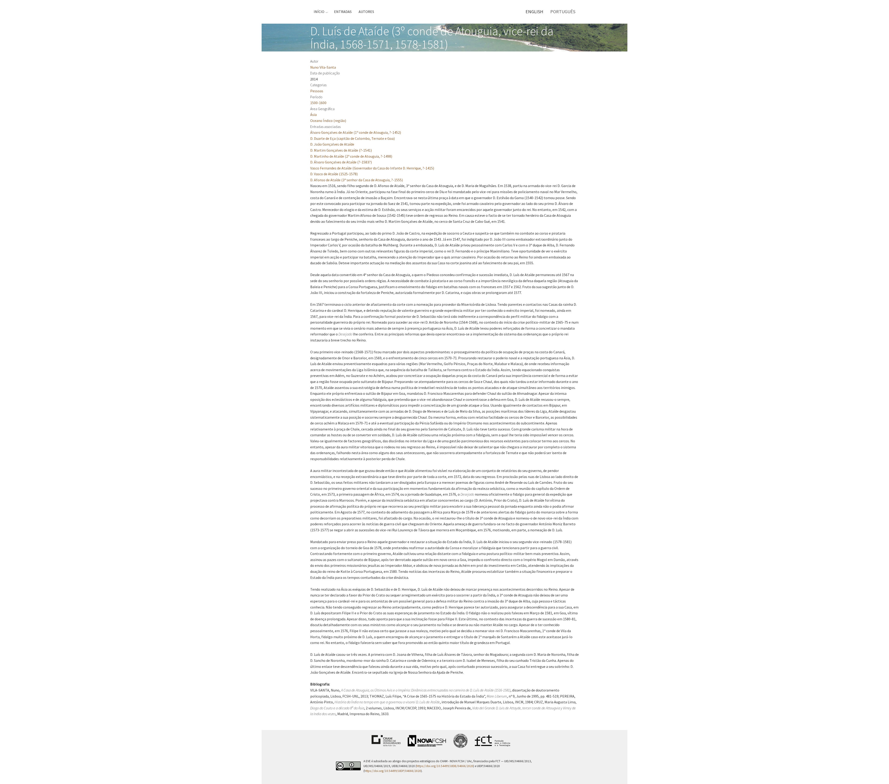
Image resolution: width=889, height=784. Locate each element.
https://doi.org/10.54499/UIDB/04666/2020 (444, 766)
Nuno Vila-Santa (323, 67)
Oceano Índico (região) (328, 120)
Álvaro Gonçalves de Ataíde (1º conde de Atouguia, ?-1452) (355, 132)
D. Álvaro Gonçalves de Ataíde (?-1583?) (341, 162)
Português (562, 11)
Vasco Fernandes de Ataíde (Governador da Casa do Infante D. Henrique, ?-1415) (372, 168)
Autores (366, 11)
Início (319, 11)
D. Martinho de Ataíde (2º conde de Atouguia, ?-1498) (351, 156)
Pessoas (316, 91)
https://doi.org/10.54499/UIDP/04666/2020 (392, 771)
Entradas (343, 11)
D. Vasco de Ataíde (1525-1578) (334, 174)
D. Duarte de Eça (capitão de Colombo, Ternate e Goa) (352, 138)
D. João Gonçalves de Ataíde (332, 144)
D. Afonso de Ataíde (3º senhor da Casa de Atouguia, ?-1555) (356, 180)
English (534, 11)
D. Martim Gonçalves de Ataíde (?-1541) (341, 150)
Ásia (313, 114)
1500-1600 (318, 102)
